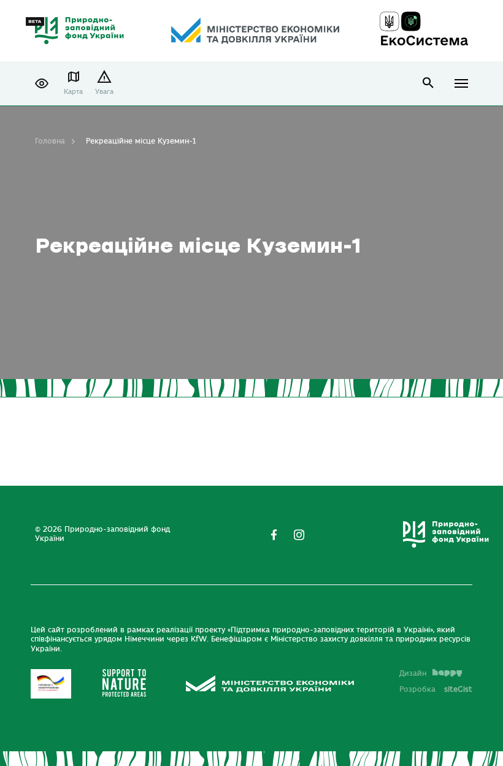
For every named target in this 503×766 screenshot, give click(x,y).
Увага (104, 92)
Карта (73, 92)
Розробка (435, 689)
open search (428, 83)
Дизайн (412, 673)
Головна (50, 141)
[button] (41, 83)
